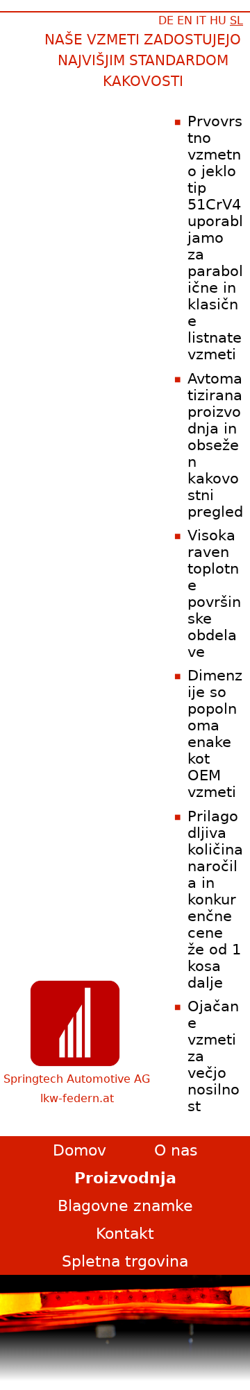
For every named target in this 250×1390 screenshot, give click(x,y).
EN (184, 20)
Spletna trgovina (125, 1261)
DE (166, 20)
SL (236, 20)
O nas (175, 1150)
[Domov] (75, 1023)
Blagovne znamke (125, 1205)
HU (218, 20)
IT (201, 20)
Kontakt (125, 1233)
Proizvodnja (125, 1178)
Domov (79, 1150)
